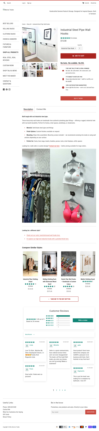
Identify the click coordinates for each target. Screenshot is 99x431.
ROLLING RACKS (8, 29)
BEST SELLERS (8, 23)
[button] (65, 38)
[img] (30, 342)
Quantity (80, 45)
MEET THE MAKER (9, 76)
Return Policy (7, 417)
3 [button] (59, 390)
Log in (23, 3)
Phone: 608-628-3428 (9, 407)
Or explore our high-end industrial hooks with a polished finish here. (48, 239)
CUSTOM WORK (8, 65)
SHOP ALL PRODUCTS (10, 52)
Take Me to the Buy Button (60, 299)
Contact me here (54, 146)
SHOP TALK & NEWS (10, 71)
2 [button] (56, 390)
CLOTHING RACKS (9, 34)
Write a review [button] (82, 320)
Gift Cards (6, 414)
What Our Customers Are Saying (13, 412)
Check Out (93, 3)
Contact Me (41, 109)
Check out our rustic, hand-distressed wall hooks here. (43, 235)
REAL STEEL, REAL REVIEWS (9, 58)
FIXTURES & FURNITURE (7, 45)
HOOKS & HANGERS (10, 39)
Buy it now (78, 98)
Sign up (29, 3)
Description (28, 109)
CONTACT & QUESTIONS (7, 82)
